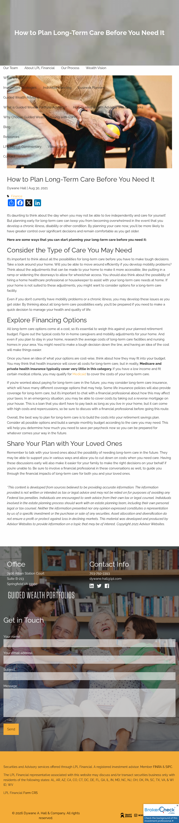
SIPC (168, 767)
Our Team (10, 68)
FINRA (157, 767)
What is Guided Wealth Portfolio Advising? (35, 107)
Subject (24, 670)
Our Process (70, 68)
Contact (9, 156)
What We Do (13, 78)
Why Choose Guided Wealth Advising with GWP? (40, 117)
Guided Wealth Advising (21, 97)
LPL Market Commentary (22, 147)
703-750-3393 (100, 573)
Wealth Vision (96, 68)
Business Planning (91, 88)
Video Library (58, 147)
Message (26, 686)
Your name (27, 637)
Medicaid (79, 374)
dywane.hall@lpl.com (106, 579)
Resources (11, 137)
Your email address (33, 653)
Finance (16, 196)
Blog (6, 127)
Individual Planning (57, 88)
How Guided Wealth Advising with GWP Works (108, 107)
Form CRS (30, 793)
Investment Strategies (19, 88)
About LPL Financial (39, 68)
